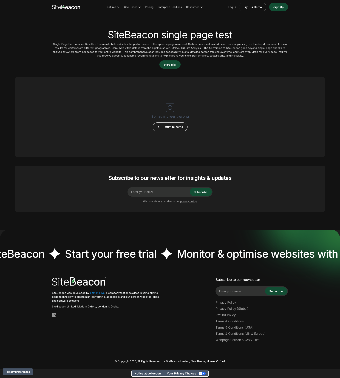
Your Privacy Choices (181, 373)
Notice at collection (147, 373)
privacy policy (188, 201)
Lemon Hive (97, 293)
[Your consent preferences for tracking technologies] (18, 371)
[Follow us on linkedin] (54, 315)
